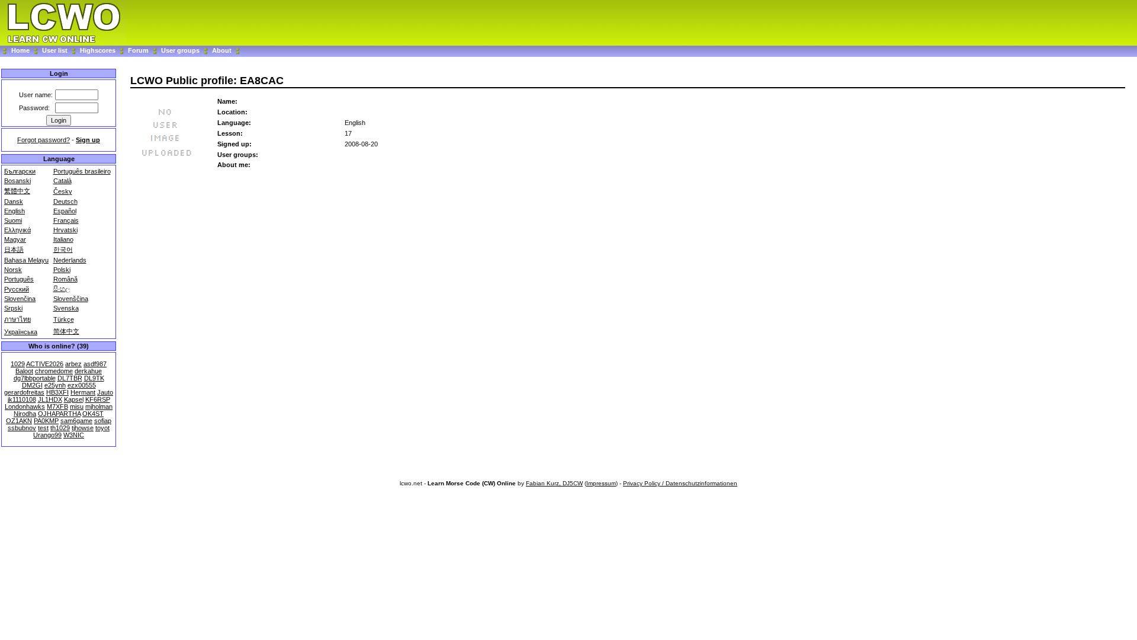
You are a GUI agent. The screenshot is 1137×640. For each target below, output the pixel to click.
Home (20, 50)
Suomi (13, 220)
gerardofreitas (24, 392)
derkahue (88, 371)
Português (19, 279)
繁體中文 (17, 190)
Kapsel (73, 399)
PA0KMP (46, 420)
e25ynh (55, 385)
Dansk (13, 201)
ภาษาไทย (17, 319)
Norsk (13, 269)
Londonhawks (25, 406)
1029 (18, 363)
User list (55, 50)
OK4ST (93, 413)
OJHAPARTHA (59, 413)
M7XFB (57, 406)
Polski (61, 269)
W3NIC (73, 435)
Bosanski (17, 180)
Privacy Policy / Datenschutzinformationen (680, 483)
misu (76, 406)
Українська (20, 331)
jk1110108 (22, 399)
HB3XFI (57, 392)
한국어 (63, 249)
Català (62, 180)
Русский (16, 289)
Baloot (24, 371)
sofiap (102, 420)
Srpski (13, 308)
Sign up (88, 139)
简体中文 (66, 331)
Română (65, 279)
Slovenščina (70, 298)
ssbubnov (22, 427)
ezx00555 (82, 385)
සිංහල (61, 288)
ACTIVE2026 (44, 363)
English (14, 211)
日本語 (14, 249)
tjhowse (83, 427)
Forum (139, 50)
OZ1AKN (19, 420)
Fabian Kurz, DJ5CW (554, 483)
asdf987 (95, 363)
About (222, 50)
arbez (73, 363)
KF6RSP (97, 399)
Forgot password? (43, 139)
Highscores (97, 50)
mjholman (99, 406)
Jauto (105, 392)
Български (20, 171)
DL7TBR (69, 378)
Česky (62, 191)
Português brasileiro (82, 171)
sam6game (76, 420)
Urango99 (47, 435)
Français (66, 220)
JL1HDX (50, 399)
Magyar (15, 239)
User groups (180, 50)
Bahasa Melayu (26, 260)
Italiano (63, 239)
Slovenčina (20, 298)
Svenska (66, 308)
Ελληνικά (17, 229)
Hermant (82, 392)
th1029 (60, 427)
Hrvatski (65, 229)
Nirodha (25, 413)
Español (64, 211)
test (43, 427)
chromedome (54, 371)
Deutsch (65, 201)
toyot (102, 427)
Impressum (601, 483)
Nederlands (69, 260)
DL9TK (94, 378)
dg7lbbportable (35, 378)
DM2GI (32, 385)
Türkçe (63, 319)
